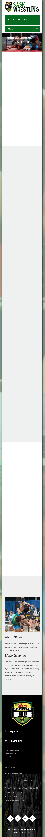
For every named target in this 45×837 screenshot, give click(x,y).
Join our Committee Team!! (15, 801)
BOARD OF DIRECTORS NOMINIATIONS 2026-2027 (21, 782)
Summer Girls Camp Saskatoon (17, 792)
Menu (11, 29)
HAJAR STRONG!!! (11, 796)
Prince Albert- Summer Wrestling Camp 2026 (21, 788)
